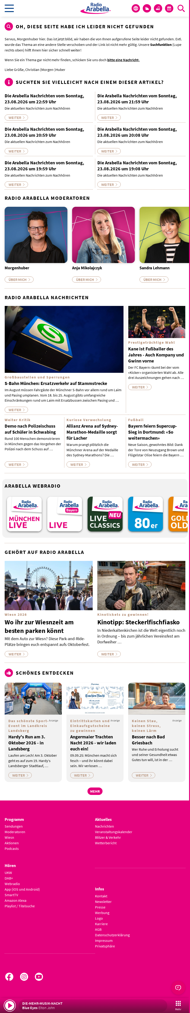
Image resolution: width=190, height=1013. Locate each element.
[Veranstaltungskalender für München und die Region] (169, 8)
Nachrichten (104, 826)
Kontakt (101, 896)
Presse (100, 907)
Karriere (101, 923)
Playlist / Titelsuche (20, 906)
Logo (99, 918)
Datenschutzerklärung (112, 935)
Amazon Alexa (15, 900)
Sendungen (14, 826)
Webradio (12, 883)
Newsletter (103, 901)
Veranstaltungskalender (113, 831)
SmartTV (11, 894)
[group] (24, 514)
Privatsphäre (105, 946)
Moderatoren (15, 831)
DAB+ (9, 878)
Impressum (104, 940)
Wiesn (9, 837)
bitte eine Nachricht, (123, 59)
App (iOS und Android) (22, 889)
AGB (98, 929)
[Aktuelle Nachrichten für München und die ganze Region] (136, 8)
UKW (8, 872)
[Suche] (181, 8)
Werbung (102, 912)
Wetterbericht (106, 843)
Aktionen (12, 843)
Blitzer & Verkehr (108, 837)
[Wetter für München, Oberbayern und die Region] (147, 8)
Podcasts (12, 848)
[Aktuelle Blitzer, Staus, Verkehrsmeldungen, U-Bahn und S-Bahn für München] (158, 8)
